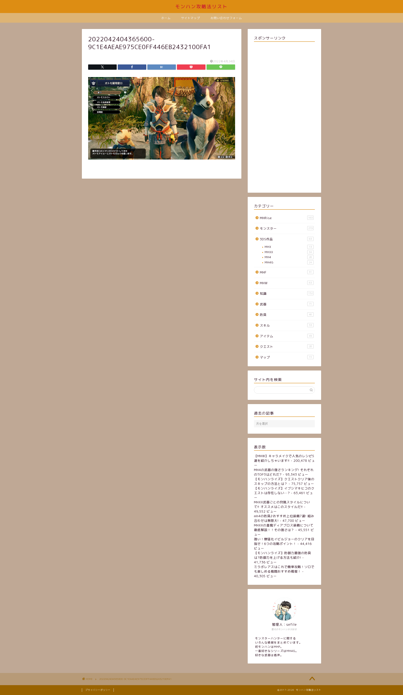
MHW (286, 283)
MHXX (288, 252)
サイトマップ (190, 18)
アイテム (286, 336)
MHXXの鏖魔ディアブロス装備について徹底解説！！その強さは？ (283, 527)
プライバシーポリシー (97, 690)
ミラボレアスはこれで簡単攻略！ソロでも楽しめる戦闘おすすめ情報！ (284, 569)
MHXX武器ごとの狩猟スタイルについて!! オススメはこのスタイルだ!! (282, 504)
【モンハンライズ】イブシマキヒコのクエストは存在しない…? (284, 490)
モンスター (286, 228)
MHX (288, 247)
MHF (286, 272)
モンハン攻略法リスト (201, 6)
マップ (286, 357)
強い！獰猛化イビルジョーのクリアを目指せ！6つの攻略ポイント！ (284, 541)
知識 (286, 293)
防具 (286, 315)
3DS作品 (286, 239)
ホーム (166, 18)
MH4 (288, 257)
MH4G (288, 262)
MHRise (286, 218)
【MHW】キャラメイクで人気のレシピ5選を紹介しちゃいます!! (284, 458)
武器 (286, 304)
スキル (286, 325)
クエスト (286, 346)
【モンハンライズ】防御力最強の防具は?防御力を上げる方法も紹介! (282, 555)
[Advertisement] (284, 116)
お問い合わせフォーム (226, 18)
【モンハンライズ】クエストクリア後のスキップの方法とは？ (284, 481)
